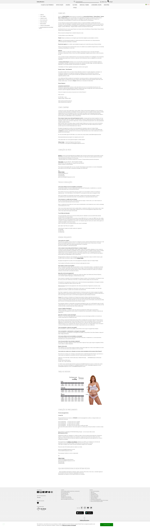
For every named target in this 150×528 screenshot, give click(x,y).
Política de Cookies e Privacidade (69, 525)
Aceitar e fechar (106, 524)
